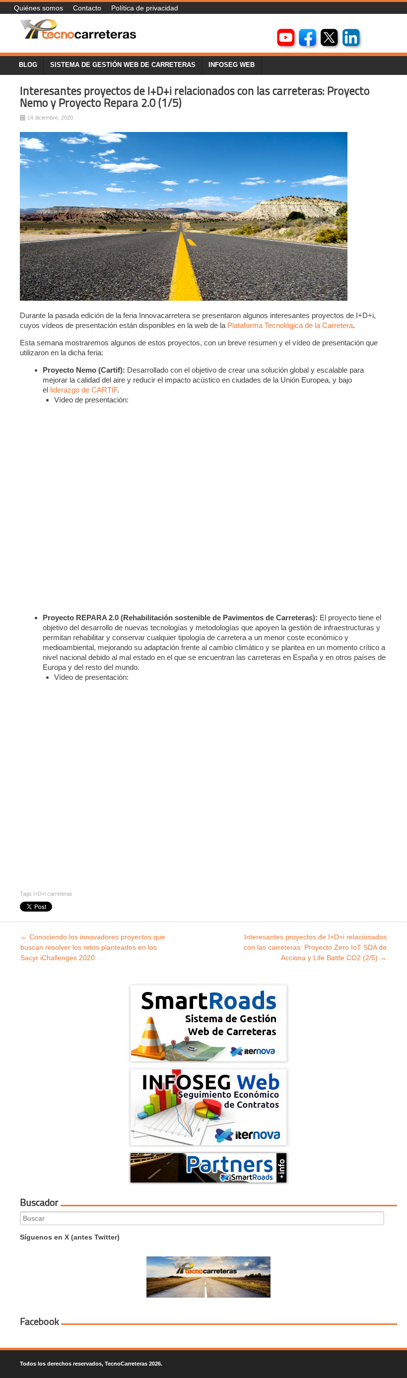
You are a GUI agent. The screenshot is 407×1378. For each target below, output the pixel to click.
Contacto (87, 8)
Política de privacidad (144, 8)
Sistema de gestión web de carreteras (123, 65)
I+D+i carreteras (52, 894)
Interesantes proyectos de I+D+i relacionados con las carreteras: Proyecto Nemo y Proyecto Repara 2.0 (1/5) (195, 97)
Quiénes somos (38, 8)
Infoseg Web (231, 65)
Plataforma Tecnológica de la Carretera (290, 325)
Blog (28, 65)
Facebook (39, 1321)
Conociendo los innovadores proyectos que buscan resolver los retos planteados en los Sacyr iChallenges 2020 (92, 947)
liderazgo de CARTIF (83, 390)
